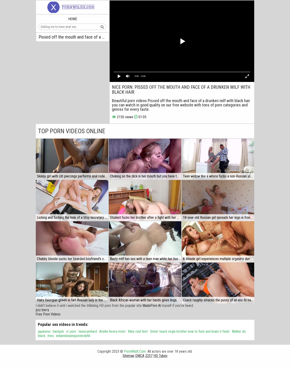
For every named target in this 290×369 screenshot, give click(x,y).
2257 (148, 356)
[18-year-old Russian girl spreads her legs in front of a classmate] (218, 200)
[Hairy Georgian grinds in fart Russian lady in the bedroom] (72, 283)
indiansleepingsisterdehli (73, 336)
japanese (44, 331)
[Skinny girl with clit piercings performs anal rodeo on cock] (72, 159)
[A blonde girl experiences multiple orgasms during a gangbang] (218, 241)
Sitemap (128, 356)
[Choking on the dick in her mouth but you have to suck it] (145, 159)
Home (72, 19)
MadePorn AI (152, 305)
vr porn (71, 331)
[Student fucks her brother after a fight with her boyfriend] (145, 200)
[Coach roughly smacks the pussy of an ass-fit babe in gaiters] (218, 283)
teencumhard (87, 331)
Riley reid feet (138, 331)
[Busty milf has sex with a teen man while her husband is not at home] (145, 241)
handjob (58, 331)
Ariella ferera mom (112, 331)
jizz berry (42, 310)
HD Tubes (160, 356)
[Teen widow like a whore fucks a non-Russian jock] (218, 159)
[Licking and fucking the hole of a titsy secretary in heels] (72, 200)
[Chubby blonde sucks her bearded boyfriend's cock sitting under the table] (72, 241)
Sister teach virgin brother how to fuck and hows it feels (190, 331)
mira (51, 336)
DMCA (139, 356)
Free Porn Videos (48, 314)
